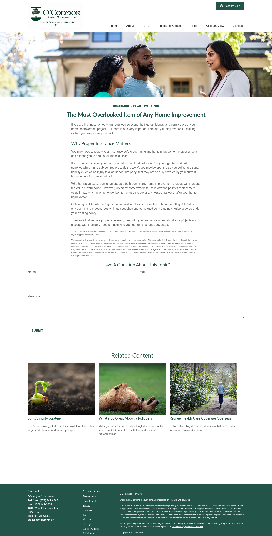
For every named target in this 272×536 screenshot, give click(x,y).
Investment (89, 501)
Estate (86, 505)
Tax (85, 515)
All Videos (88, 533)
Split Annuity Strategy (45, 418)
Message (34, 296)
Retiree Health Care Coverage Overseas (200, 418)
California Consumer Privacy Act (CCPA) (212, 523)
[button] (113, 25)
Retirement (89, 496)
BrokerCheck (184, 499)
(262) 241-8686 (45, 496)
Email (141, 272)
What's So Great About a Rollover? (125, 418)
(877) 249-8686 (49, 500)
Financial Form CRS (133, 493)
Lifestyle (88, 524)
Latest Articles (91, 528)
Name (32, 272)
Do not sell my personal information (187, 526)
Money (87, 519)
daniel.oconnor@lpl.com (42, 519)
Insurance (89, 510)
